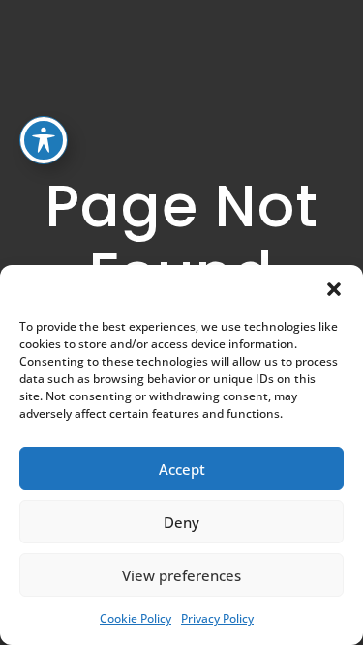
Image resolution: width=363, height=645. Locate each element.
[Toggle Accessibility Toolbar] (43, 140)
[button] (334, 289)
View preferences (181, 575)
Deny (181, 522)
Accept (182, 469)
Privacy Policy (217, 618)
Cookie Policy (135, 618)
